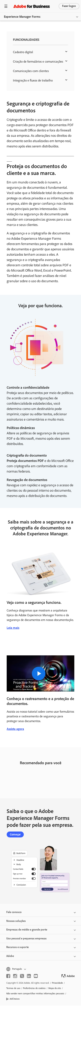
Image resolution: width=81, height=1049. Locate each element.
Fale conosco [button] (14, 912)
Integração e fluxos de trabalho (33, 80)
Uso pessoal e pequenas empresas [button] (26, 938)
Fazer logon (69, 6)
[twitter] (22, 976)
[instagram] (15, 976)
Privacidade (57, 982)
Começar (15, 834)
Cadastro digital (23, 52)
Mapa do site (54, 988)
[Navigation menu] (6, 6)
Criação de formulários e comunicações (38, 61)
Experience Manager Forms (22, 17)
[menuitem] (40, 52)
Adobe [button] (10, 956)
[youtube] (36, 976)
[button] (40, 969)
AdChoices (15, 998)
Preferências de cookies (34, 988)
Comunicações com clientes (31, 71)
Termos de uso (13, 988)
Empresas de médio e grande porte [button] (26, 929)
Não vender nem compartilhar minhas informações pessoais (35, 993)
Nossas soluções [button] (16, 921)
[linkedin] (29, 976)
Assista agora (15, 729)
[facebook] (8, 976)
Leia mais (13, 628)
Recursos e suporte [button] (17, 947)
